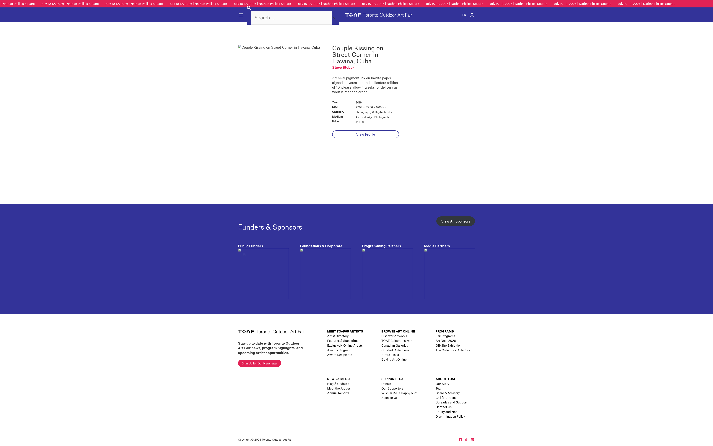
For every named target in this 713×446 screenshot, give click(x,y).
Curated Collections (395, 350)
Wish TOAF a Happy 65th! (399, 393)
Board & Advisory (448, 393)
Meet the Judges (339, 388)
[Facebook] (460, 439)
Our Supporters (392, 388)
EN (464, 14)
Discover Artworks (394, 336)
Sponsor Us (389, 397)
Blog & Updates (338, 383)
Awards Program (339, 350)
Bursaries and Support (451, 402)
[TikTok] (466, 439)
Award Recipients (339, 354)
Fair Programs (445, 336)
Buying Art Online (394, 359)
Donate (386, 383)
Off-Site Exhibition (449, 345)
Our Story (442, 383)
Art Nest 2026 (446, 340)
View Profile (365, 134)
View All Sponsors (455, 221)
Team (439, 388)
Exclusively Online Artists (345, 345)
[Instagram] (472, 439)
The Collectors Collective (453, 350)
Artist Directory (338, 336)
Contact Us (444, 407)
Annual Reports (338, 393)
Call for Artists (446, 397)
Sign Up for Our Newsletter (259, 363)
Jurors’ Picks (390, 354)
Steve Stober (343, 67)
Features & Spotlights (342, 340)
